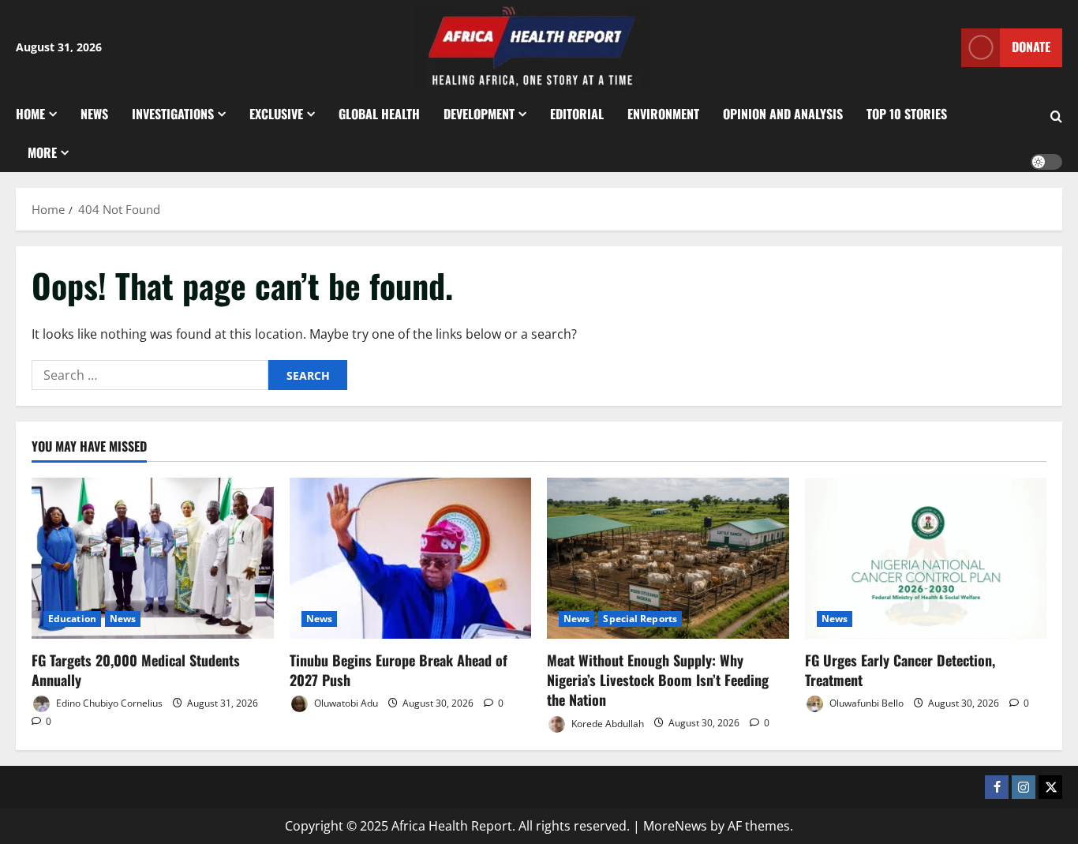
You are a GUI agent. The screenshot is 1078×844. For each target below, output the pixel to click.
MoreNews (675, 826)
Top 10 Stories (907, 113)
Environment (663, 113)
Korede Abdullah (606, 723)
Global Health (379, 113)
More (42, 152)
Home (30, 113)
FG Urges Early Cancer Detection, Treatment (900, 670)
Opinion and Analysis (783, 113)
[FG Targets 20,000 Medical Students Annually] (153, 558)
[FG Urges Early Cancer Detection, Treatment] (926, 558)
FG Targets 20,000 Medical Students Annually (136, 670)
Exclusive (276, 113)
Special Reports (640, 618)
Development (479, 113)
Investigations (173, 113)
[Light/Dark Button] (1046, 162)
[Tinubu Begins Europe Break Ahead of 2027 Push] (411, 558)
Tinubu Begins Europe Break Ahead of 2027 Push (398, 670)
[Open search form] (1056, 117)
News (94, 113)
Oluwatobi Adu (345, 703)
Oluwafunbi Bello (865, 703)
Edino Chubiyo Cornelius (108, 703)
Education (72, 618)
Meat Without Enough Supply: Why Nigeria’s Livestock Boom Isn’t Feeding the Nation (658, 680)
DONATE (1031, 46)
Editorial (577, 113)
